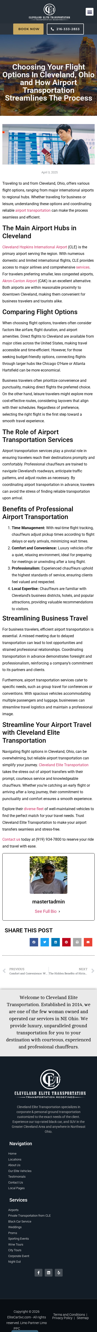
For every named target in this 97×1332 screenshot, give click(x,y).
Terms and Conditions (69, 1314)
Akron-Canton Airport (19, 281)
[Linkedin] (49, 1273)
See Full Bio (46, 911)
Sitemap (83, 1318)
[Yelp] (59, 1273)
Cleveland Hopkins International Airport (34, 247)
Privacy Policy (62, 1318)
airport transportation (33, 210)
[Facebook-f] (38, 1273)
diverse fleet (34, 809)
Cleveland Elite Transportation (64, 765)
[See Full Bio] (59, 911)
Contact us (11, 839)
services (82, 267)
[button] (89, 12)
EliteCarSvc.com (19, 1317)
